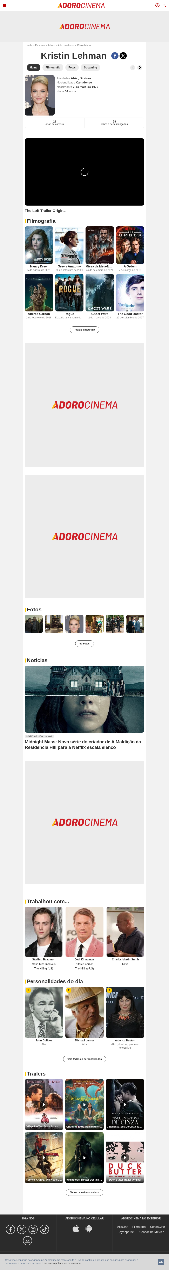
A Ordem (130, 266)
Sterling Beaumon (43, 959)
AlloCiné (122, 1226)
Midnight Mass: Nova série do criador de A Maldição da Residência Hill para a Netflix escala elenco (83, 744)
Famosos (40, 45)
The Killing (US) (43, 968)
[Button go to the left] (132, 67)
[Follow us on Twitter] (22, 1229)
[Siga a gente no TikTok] (45, 1229)
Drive (125, 964)
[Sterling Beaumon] (43, 932)
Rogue (69, 314)
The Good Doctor (130, 314)
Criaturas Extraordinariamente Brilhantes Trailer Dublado (85, 1126)
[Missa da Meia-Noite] (100, 245)
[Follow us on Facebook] (11, 1229)
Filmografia (41, 221)
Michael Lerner (84, 1040)
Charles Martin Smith (125, 959)
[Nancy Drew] (39, 245)
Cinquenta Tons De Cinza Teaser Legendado (125, 1126)
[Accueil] (81, 5)
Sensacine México (151, 1232)
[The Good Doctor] (130, 292)
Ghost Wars (99, 314)
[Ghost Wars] (100, 292)
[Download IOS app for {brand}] (78, 1228)
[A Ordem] (130, 245)
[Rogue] (69, 292)
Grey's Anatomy (69, 266)
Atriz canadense (66, 45)
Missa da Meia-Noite (100, 266)
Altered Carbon (39, 314)
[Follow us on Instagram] (33, 1229)
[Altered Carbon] (39, 292)
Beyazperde (125, 1232)
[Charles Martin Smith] (125, 932)
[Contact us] (28, 1240)
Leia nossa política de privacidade (61, 1263)
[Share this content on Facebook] (115, 55)
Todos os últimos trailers (84, 1192)
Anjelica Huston (125, 1040)
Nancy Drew (39, 266)
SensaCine (157, 1226)
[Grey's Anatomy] (69, 245)
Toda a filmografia (84, 329)
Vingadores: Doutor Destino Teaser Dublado (85, 1179)
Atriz (74, 78)
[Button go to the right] (139, 67)
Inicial (29, 45)
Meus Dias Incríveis (44, 964)
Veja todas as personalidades (84, 1059)
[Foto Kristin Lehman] (34, 624)
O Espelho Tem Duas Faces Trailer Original (44, 1126)
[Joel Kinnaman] (84, 932)
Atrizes (51, 45)
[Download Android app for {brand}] (91, 1228)
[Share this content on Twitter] (123, 55)
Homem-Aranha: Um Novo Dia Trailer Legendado (44, 1179)
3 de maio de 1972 (85, 86)
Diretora (85, 78)
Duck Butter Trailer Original (125, 1179)
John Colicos (43, 1040)
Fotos (34, 609)
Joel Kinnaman (84, 959)
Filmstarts (139, 1226)
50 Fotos (85, 643)
